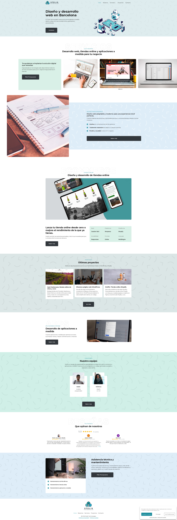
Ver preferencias (169, 514)
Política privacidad (84, 517)
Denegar (158, 514)
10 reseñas (96, 432)
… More (99, 446)
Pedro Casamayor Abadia (58, 437)
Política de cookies (153, 517)
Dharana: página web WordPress (88, 287)
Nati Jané (118, 437)
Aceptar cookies (146, 514)
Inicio (99, 2)
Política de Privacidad (161, 517)
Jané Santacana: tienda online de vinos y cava (59, 288)
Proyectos (120, 2)
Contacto (127, 2)
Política (92, 517)
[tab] (118, 89)
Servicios (87, 513)
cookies (96, 517)
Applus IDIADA (88, 437)
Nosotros (105, 2)
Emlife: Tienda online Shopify (115, 287)
